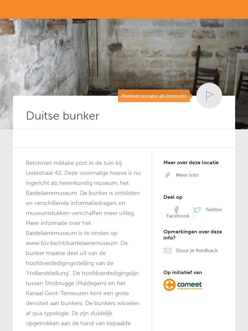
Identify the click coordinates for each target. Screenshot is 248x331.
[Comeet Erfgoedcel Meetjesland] (182, 284)
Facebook (178, 216)
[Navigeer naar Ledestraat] (28, 137)
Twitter (213, 210)
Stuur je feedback (196, 250)
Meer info (186, 175)
